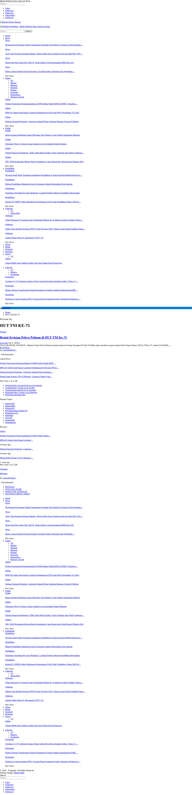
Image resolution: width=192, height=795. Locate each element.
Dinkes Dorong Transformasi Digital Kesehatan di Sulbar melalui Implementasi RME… (41, 290)
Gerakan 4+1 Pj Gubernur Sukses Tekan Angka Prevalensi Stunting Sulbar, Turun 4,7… (41, 281)
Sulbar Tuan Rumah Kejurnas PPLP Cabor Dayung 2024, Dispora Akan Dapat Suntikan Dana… (45, 229)
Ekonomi (14, 92)
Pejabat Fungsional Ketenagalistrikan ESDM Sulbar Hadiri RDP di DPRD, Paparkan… (41, 104)
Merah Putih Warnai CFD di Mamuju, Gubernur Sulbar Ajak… (26, 376)
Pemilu (9, 415)
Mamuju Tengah (17, 97)
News (7, 38)
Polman (13, 90)
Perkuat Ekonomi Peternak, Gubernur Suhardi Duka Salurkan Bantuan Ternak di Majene (42, 121)
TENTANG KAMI (13, 489)
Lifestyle (8, 267)
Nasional (9, 249)
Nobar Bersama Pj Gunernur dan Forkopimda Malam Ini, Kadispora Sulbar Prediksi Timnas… (44, 220)
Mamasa (13, 85)
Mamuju (13, 88)
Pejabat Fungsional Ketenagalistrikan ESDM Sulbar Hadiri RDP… (27, 363)
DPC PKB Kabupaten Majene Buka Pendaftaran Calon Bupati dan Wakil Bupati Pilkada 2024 (44, 162)
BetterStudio (19, 773)
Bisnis (7, 247)
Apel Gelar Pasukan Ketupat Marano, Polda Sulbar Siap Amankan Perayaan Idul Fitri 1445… (44, 54)
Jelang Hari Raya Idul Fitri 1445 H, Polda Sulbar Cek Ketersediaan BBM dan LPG (39, 63)
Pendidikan (9, 168)
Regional (9, 251)
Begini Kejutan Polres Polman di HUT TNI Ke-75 (33, 337)
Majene (13, 83)
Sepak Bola (15, 213)
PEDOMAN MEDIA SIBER (17, 494)
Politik (8, 128)
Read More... (5, 348)
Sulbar (8, 78)
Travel (7, 254)
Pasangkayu (15, 95)
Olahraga (9, 208)
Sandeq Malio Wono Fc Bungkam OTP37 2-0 (24, 238)
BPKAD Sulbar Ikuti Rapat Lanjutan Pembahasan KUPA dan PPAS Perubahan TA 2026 (42, 113)
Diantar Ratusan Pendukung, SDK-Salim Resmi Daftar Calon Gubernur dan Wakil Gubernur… (44, 153)
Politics (8, 157)
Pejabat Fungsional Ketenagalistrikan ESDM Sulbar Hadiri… (25, 436)
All (11, 81)
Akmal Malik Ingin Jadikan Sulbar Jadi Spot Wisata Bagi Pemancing (33, 263)
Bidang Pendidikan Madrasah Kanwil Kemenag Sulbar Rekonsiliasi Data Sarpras (38, 184)
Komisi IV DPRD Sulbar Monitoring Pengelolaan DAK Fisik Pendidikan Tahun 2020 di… (43, 202)
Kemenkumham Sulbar (16, 411)
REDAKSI (9, 487)
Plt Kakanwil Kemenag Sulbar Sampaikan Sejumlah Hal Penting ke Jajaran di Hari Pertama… (44, 45)
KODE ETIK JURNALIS (16, 491)
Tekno (7, 244)
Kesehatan (14, 274)
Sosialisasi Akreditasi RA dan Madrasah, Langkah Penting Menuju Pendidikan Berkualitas (42, 193)
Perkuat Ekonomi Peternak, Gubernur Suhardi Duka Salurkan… (26, 372)
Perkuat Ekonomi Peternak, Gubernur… (16, 449)
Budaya (13, 272)
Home (7, 36)
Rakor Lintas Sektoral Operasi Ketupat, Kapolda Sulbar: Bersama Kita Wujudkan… (40, 71)
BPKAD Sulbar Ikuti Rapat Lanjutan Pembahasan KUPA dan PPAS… (29, 368)
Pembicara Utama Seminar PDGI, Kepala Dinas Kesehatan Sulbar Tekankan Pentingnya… (42, 299)
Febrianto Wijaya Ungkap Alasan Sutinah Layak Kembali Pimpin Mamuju (36, 144)
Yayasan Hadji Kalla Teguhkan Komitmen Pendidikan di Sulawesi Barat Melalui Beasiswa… (43, 175)
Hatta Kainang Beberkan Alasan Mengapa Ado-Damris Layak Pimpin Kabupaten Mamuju (42, 135)
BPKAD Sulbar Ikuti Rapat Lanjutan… (16, 440)
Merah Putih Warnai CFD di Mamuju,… (16, 458)
